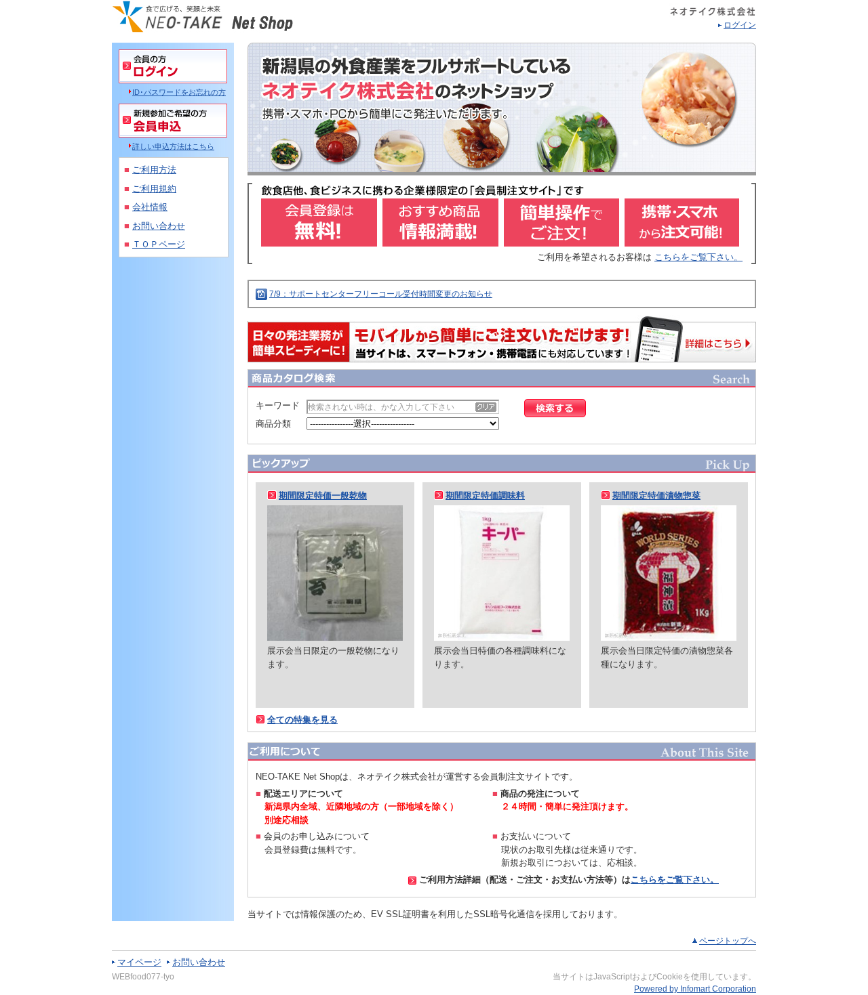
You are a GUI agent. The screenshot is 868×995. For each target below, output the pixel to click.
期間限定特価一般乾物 (323, 495)
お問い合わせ (198, 962)
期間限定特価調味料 (485, 495)
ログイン (740, 25)
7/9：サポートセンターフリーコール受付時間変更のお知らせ (380, 294)
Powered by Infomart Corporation (695, 989)
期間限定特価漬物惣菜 (656, 495)
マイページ (139, 962)
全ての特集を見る (302, 720)
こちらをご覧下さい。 (698, 257)
